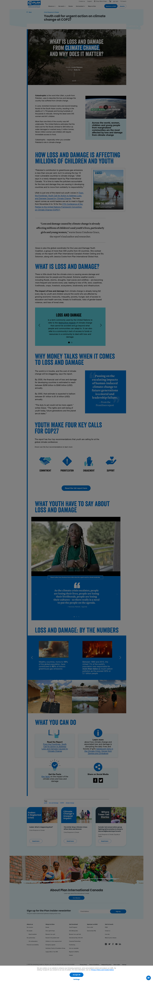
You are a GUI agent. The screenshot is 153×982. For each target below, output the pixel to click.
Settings (76, 979)
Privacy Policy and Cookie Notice (102, 970)
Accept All (76, 975)
